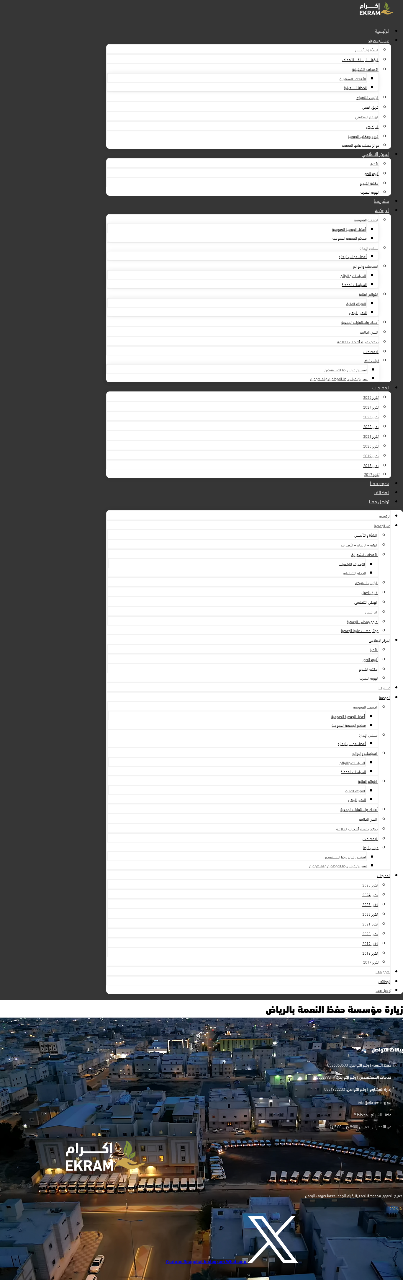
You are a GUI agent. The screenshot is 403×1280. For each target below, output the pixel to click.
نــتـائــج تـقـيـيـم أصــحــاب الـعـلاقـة (358, 341)
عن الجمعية (378, 39)
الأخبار (374, 163)
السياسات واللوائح (366, 266)
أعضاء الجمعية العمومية (349, 229)
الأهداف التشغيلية (365, 69)
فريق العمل (370, 106)
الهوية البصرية (370, 191)
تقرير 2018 (371, 465)
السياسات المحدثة (354, 284)
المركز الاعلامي (375, 153)
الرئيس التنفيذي (367, 97)
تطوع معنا (379, 482)
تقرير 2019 (371, 455)
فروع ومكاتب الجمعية (363, 136)
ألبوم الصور (371, 173)
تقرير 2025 (371, 397)
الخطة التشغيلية (355, 87)
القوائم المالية (369, 294)
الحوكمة (382, 209)
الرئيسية (382, 30)
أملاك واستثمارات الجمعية (360, 322)
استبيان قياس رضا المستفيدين (346, 369)
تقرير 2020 (371, 445)
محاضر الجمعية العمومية (349, 237)
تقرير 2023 (371, 416)
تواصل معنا (379, 500)
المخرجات (380, 386)
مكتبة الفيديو (369, 183)
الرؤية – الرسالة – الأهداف (360, 59)
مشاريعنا (381, 200)
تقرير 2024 (371, 406)
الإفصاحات (371, 351)
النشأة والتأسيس (367, 49)
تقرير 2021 (371, 436)
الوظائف (381, 491)
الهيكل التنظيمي (367, 116)
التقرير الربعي (358, 312)
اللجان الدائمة (369, 331)
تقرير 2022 (371, 426)
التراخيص (372, 126)
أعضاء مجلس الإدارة (353, 256)
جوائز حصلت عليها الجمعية (360, 144)
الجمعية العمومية (366, 219)
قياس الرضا (371, 360)
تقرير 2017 (371, 474)
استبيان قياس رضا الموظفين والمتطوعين (339, 378)
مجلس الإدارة (369, 247)
